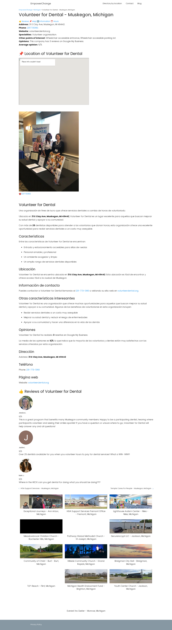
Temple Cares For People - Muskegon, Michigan (131, 488)
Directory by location (112, 3)
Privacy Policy (36, 624)
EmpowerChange (41, 3)
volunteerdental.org (128, 290)
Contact (130, 3)
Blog (139, 3)
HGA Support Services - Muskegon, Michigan (40, 488)
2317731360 (32, 27)
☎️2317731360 (25, 193)
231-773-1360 (82, 290)
